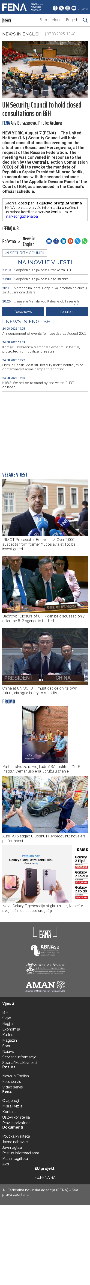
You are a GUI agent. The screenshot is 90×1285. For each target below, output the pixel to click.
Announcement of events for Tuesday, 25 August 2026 (44, 333)
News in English (22, 33)
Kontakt (9, 1112)
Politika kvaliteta (16, 1136)
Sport (7, 1046)
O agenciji (10, 1100)
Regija (7, 1023)
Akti (5, 1164)
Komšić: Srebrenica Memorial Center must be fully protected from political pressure (41, 349)
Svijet (7, 1018)
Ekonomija (11, 1029)
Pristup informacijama (20, 1153)
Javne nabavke (15, 1142)
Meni (7, 20)
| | (28, 321)
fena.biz (67, 311)
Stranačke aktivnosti (19, 1062)
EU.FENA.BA (45, 1177)
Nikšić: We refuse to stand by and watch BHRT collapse (38, 385)
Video (57, 20)
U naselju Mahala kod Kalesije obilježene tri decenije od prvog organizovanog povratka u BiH (41, 303)
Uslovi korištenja (16, 1117)
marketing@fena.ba (21, 216)
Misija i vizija (12, 1106)
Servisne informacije (19, 1057)
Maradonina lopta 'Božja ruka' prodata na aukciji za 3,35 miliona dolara (44, 290)
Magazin (9, 1040)
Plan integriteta (15, 1158)
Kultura (8, 1035)
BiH (5, 1012)
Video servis (12, 1087)
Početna (9, 241)
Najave (8, 1051)
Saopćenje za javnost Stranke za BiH (36, 270)
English (72, 20)
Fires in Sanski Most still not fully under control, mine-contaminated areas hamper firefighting (43, 367)
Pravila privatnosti (17, 1123)
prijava (83, 8)
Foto (43, 20)
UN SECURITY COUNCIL (24, 253)
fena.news (23, 311)
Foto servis (11, 1081)
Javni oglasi (12, 1147)
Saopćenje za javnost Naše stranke (35, 279)
